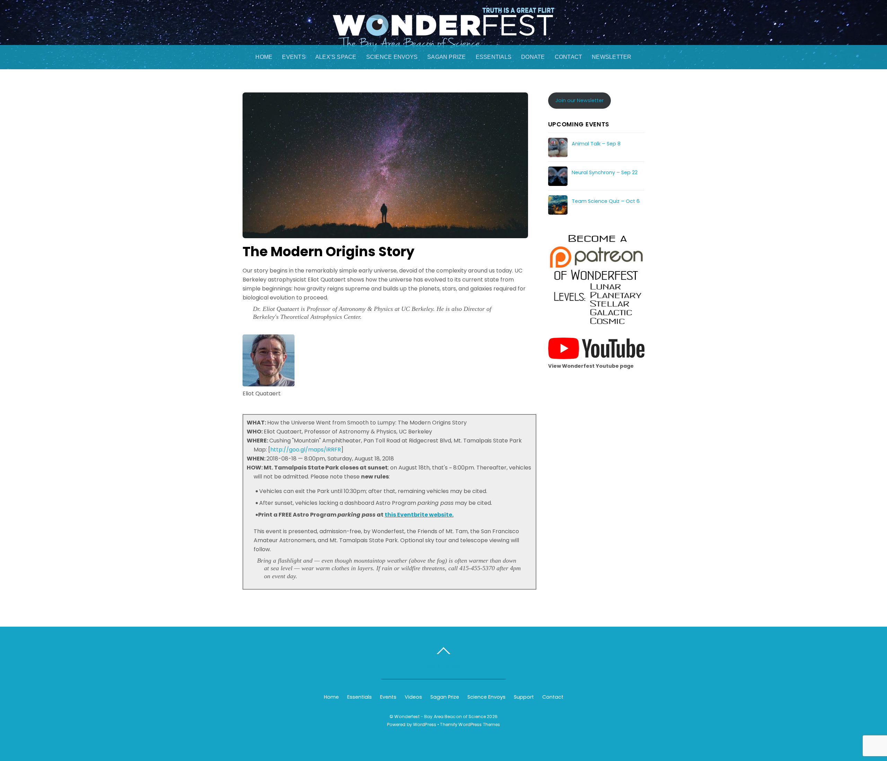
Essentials (493, 57)
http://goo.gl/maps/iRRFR (305, 450)
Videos (413, 696)
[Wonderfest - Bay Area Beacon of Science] (443, 44)
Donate (533, 57)
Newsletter (611, 57)
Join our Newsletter (579, 100)
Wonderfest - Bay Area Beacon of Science (440, 716)
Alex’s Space (336, 57)
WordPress (424, 724)
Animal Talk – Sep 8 (596, 143)
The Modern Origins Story (328, 251)
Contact (568, 57)
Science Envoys (392, 57)
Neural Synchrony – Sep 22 (605, 172)
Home (263, 57)
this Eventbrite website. (419, 515)
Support (524, 696)
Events (293, 57)
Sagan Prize (446, 57)
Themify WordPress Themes (470, 724)
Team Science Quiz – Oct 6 (606, 201)
